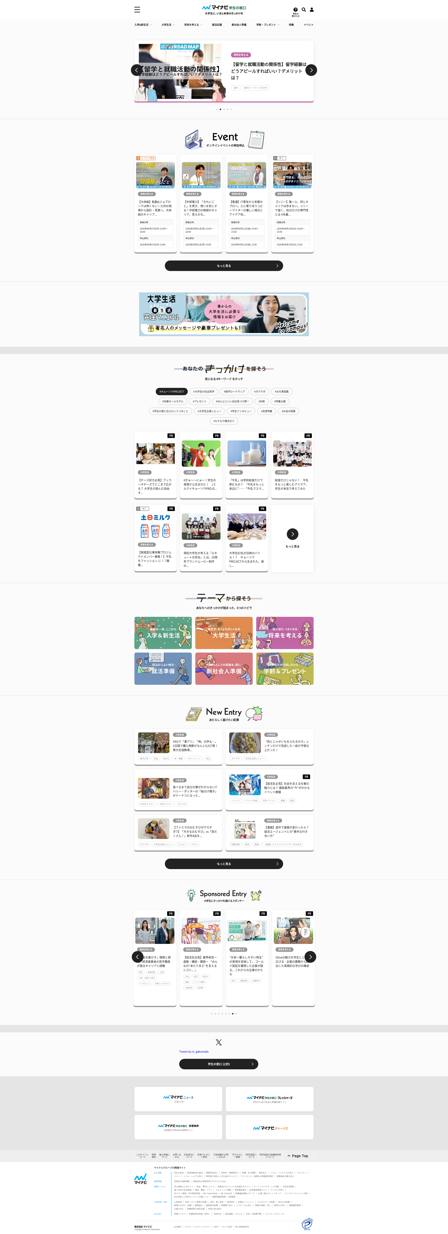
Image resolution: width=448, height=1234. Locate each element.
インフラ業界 (199, 982)
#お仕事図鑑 (282, 391)
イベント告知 (251, 801)
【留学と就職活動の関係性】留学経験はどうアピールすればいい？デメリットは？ (269, 71)
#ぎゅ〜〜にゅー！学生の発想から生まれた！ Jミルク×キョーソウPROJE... (200, 484)
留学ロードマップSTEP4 (255, 88)
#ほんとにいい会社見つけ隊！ (232, 401)
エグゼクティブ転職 (266, 1202)
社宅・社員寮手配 (253, 1214)
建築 (283, 801)
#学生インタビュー (241, 411)
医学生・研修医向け (230, 1173)
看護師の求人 (227, 1205)
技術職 (200, 988)
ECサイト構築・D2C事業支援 (187, 1193)
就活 (292, 801)
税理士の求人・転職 (182, 1205)
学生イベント (269, 801)
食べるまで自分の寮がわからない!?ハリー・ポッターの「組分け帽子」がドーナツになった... (195, 791)
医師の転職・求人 (263, 1205)
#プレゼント (199, 401)
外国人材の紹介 (215, 1209)
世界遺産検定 (240, 1190)
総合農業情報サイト (258, 1190)
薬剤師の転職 (212, 1205)
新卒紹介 (231, 1202)
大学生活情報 (288, 1186)
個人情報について (164, 1155)
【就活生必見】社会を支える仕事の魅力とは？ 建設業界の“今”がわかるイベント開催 (287, 787)
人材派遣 (178, 1202)
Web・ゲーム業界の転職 (195, 1202)
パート (177, 1176)
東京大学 (144, 758)
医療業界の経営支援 (196, 1209)
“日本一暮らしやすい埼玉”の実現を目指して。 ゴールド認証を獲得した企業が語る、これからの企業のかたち (246, 966)
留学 (236, 88)
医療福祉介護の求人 (285, 1176)
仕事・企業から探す (147, 978)
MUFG (166, 758)
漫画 (256, 844)
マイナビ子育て (277, 1190)
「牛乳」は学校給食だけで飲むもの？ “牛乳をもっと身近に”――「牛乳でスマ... (246, 484)
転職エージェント (246, 1202)
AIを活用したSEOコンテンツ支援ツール (191, 1197)
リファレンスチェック (274, 1214)
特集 (291, 24)
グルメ (194, 844)
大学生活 (166, 24)
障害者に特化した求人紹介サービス (221, 1176)
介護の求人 (179, 1209)
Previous (137, 70)
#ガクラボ (259, 391)
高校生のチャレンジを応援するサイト (234, 1186)
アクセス (187, 1227)
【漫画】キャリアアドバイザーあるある (283, 844)
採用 (216, 1227)
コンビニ (182, 844)
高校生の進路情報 (182, 1181)
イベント (309, 24)
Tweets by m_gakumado (194, 1051)
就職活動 (235, 844)
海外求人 (263, 1173)
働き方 (205, 976)
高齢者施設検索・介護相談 (223, 1197)
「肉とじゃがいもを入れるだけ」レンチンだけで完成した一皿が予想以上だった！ (286, 745)
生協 (156, 758)
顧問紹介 (199, 1205)
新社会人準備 (239, 24)
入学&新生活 (141, 24)
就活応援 (217, 24)
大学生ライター (147, 804)
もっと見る (224, 265)
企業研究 (188, 988)
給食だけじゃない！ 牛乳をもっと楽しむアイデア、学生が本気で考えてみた (292, 484)
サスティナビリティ (203, 1227)
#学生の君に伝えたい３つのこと (170, 411)
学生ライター (166, 804)
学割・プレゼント (266, 24)
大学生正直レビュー (254, 758)
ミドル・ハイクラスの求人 (281, 1173)
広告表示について (189, 1155)
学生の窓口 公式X (219, 1064)
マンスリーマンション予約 (296, 1193)
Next (311, 70)
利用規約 (154, 1155)
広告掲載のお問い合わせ (221, 1155)
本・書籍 (178, 758)
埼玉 (233, 981)
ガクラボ (235, 758)
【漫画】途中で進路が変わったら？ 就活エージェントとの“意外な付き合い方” (286, 831)
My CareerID (226, 1193)
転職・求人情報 (248, 1173)
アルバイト (301, 1173)
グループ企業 (226, 1227)
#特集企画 (280, 401)
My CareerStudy (210, 1193)
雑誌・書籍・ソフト (203, 1190)
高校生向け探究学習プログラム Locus (209, 1181)
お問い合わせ (177, 1155)
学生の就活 (179, 1173)
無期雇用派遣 (295, 1205)
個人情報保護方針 (242, 1227)
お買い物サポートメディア (269, 1193)
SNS (208, 758)
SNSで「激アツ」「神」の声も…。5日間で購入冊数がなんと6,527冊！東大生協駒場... (195, 745)
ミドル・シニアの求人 (193, 1176)
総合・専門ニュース (205, 1186)
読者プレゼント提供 (204, 1155)
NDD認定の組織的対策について (270, 1155)
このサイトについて (142, 1155)
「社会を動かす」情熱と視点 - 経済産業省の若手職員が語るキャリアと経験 (154, 961)
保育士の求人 (280, 1205)
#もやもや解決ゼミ (224, 421)
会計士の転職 (284, 1202)
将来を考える (191, 24)
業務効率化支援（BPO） (200, 1214)
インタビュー (144, 983)
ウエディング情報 (223, 1190)
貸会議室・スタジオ (234, 1214)
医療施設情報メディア (245, 1193)
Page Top (300, 1156)
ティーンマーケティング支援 (266, 1186)
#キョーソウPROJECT (172, 391)
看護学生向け (212, 1173)
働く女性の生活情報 (182, 1190)
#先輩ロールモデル (172, 401)
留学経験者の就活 (195, 1173)
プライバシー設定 (237, 1156)
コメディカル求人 (244, 1205)
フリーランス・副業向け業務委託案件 (256, 1176)
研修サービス (180, 1214)
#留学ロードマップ (234, 391)
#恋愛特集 (266, 411)
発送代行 (218, 1214)
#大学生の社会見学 (203, 391)
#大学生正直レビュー (209, 411)
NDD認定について (251, 1155)
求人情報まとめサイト (183, 1186)
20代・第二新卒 (217, 1202)
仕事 (162, 972)
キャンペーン (194, 758)
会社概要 (177, 1227)
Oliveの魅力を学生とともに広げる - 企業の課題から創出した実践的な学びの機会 (293, 961)
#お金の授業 (288, 411)
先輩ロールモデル (162, 983)
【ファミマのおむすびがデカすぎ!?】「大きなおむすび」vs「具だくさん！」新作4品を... (195, 831)
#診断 (262, 401)
